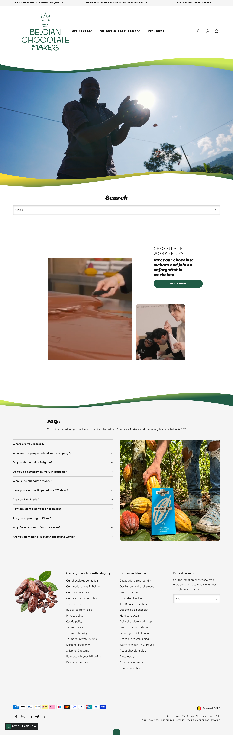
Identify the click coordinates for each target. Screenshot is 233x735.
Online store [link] (82, 31)
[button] (16, 31)
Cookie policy (74, 621)
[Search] (216, 210)
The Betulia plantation (133, 604)
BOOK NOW (178, 283)
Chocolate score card (133, 662)
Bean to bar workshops (134, 627)
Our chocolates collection (82, 580)
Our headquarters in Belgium (84, 586)
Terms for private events (81, 639)
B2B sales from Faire (79, 609)
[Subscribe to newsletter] (216, 598)
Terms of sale (74, 627)
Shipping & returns (77, 650)
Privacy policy (74, 615)
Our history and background (137, 586)
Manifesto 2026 (129, 615)
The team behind (76, 604)
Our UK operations (78, 592)
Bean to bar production (134, 592)
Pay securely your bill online (83, 656)
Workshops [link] (156, 31)
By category (127, 656)
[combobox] (116, 210)
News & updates (130, 668)
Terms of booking (77, 633)
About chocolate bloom (134, 650)
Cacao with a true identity (135, 580)
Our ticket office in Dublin (82, 598)
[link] (207, 31)
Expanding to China (131, 598)
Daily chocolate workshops (136, 621)
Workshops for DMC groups (137, 644)
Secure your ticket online (135, 633)
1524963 (215, 720)
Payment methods (77, 662)
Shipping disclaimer (78, 644)
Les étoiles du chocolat (134, 609)
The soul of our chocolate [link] (120, 31)
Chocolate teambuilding (134, 639)
